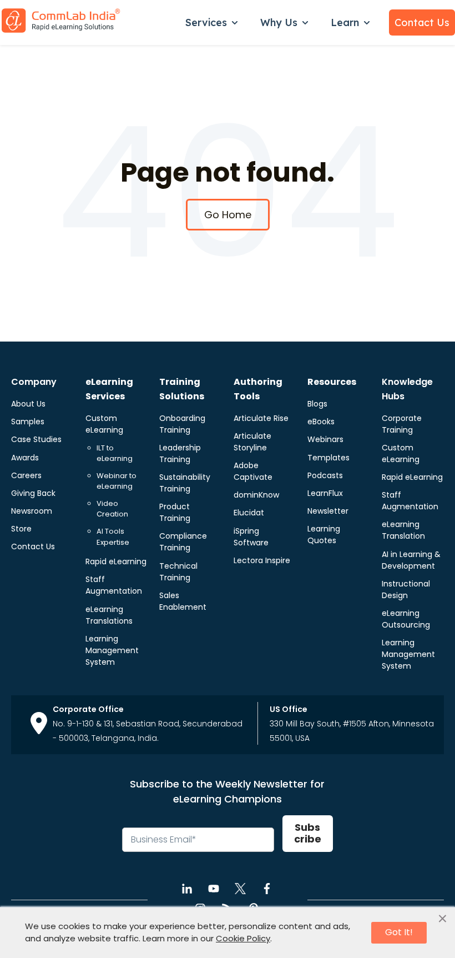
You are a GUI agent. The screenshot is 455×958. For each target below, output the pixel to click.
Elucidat (249, 512)
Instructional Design (406, 589)
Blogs (317, 403)
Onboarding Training (182, 424)
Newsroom (31, 510)
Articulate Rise (261, 418)
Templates (328, 457)
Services (206, 22)
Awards (25, 457)
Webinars (325, 439)
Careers (26, 475)
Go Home (227, 215)
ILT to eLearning (115, 453)
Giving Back (33, 493)
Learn (345, 22)
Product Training (174, 512)
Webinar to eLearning (116, 481)
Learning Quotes (323, 534)
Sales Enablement (182, 601)
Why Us (278, 22)
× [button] (442, 919)
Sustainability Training (184, 483)
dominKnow (256, 494)
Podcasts (325, 475)
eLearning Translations (109, 615)
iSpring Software (251, 536)
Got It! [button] (399, 932)
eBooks (321, 421)
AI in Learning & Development (411, 560)
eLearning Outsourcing (406, 619)
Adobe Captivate (253, 471)
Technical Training (178, 571)
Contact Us (422, 22)
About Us (28, 403)
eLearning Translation (403, 530)
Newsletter (327, 510)
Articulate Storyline (252, 441)
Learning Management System (112, 650)
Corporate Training (402, 424)
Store (21, 528)
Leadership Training (180, 453)
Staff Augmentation (113, 585)
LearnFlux (325, 493)
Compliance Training (183, 541)
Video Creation (112, 509)
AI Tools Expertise (113, 537)
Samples (27, 421)
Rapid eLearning (115, 561)
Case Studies (36, 439)
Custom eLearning (104, 424)
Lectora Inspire (262, 560)
